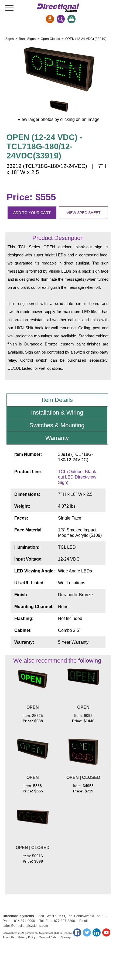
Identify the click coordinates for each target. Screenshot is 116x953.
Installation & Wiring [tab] (57, 412)
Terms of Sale (47, 937)
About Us (8, 937)
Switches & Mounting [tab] (56, 425)
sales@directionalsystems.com (25, 926)
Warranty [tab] (57, 438)
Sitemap (65, 937)
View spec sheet (84, 213)
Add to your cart (32, 213)
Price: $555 (31, 197)
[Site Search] (61, 19)
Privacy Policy (26, 937)
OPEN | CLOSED (83, 777)
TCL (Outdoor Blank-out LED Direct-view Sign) (77, 477)
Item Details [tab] (57, 399)
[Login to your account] (50, 19)
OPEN (32, 707)
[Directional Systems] (58, 8)
